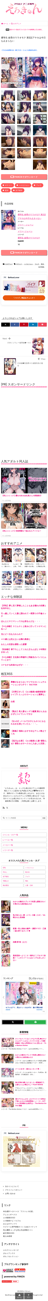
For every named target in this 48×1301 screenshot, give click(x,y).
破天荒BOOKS (8, 1233)
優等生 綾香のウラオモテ (29, 238)
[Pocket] (42, 325)
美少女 (27, 872)
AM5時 (8, 1010)
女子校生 (19, 190)
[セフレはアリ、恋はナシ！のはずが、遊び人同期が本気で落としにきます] (21, 994)
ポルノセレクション (11, 1256)
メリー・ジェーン (25, 225)
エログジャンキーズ (11, 1250)
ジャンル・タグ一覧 (10, 835)
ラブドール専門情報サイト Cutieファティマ (20, 1227)
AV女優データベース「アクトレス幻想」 (18, 1211)
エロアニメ (17, 24)
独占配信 (6, 885)
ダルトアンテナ (9, 1253)
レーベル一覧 (8, 840)
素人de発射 (7, 1236)
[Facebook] (14, 325)
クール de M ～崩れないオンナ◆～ (28, 1069)
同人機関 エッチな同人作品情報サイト (18, 1230)
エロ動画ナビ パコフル (12, 1221)
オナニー (8, 185)
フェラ (38, 185)
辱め (26, 881)
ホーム (5, 24)
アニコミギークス (10, 1214)
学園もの (6, 881)
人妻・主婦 (29, 885)
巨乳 (4, 868)
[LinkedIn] (33, 325)
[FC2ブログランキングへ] (20, 1270)
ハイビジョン (24, 185)
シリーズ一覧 (8, 850)
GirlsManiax (36, 978)
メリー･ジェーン (25, 231)
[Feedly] (35, 1022)
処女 (6, 190)
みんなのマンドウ (10, 1224)
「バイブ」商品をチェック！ (24, 298)
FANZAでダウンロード (26, 177)
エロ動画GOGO (9, 1218)
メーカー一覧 (8, 845)
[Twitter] (5, 325)
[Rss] (4, 808)
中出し (5, 872)
